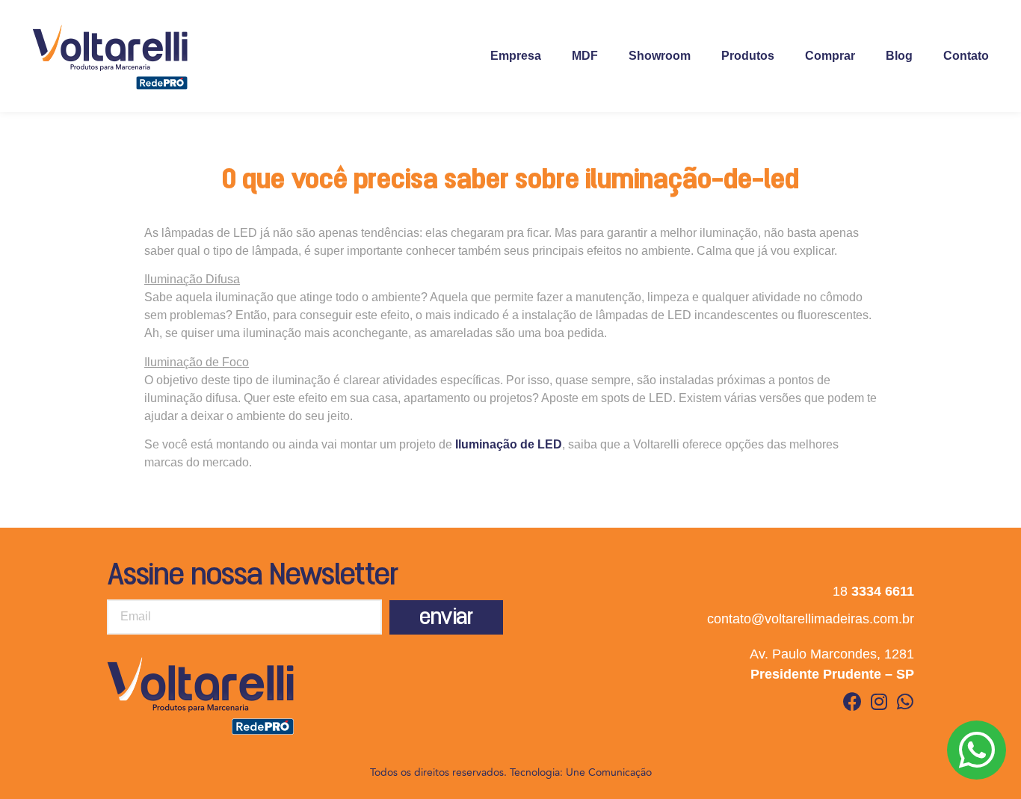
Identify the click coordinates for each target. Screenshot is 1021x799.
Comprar (830, 55)
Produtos (747, 55)
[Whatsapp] (904, 701)
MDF (585, 55)
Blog (899, 55)
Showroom (660, 55)
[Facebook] (852, 701)
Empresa (515, 55)
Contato (966, 55)
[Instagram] (878, 701)
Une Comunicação (609, 772)
